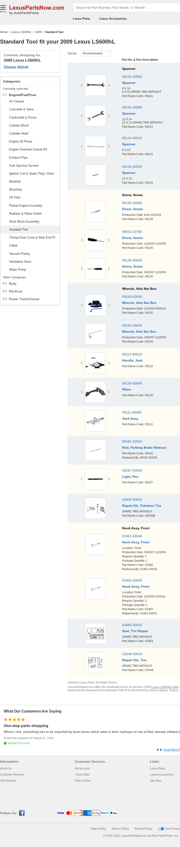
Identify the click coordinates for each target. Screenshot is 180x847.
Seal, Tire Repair (135, 631)
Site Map (155, 780)
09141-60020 (132, 166)
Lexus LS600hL (21, 32)
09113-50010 (132, 354)
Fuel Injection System (24, 165)
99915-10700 (132, 232)
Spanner (128, 83)
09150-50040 (132, 297)
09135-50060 (132, 203)
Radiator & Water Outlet (25, 213)
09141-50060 (132, 107)
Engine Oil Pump (20, 141)
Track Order (82, 774)
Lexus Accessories (113, 18)
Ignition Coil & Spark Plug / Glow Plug (33, 173)
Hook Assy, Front (136, 542)
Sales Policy (98, 828)
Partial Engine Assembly (25, 205)
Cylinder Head (18, 133)
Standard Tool (18, 229)
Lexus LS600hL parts (165, 687)
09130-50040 (132, 383)
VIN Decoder (8, 780)
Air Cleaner (16, 101)
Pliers (126, 389)
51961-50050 (132, 580)
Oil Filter (15, 197)
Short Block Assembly (24, 221)
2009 (38, 32)
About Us (6, 768)
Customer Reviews (12, 774)
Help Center (82, 780)
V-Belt (13, 245)
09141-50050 (132, 76)
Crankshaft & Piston (23, 117)
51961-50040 (132, 536)
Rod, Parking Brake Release (144, 447)
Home (4, 32)
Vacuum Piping (19, 253)
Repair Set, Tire (134, 660)
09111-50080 (132, 412)
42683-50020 (132, 625)
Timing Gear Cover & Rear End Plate (33, 237)
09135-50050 (132, 260)
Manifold (15, 181)
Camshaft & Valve (21, 109)
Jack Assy (130, 418)
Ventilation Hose (20, 261)
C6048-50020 (132, 654)
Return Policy (120, 828)
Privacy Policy (143, 828)
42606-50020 (132, 499)
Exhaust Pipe (18, 157)
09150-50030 (132, 325)
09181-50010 (132, 441)
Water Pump (17, 269)
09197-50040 (132, 470)
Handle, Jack (132, 360)
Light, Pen (130, 476)
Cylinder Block (19, 125)
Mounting (15, 189)
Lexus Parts (81, 18)
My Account (82, 768)
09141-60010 (132, 138)
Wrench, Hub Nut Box (139, 303)
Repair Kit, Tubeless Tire (141, 505)
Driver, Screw (132, 209)
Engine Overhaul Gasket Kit (28, 149)
